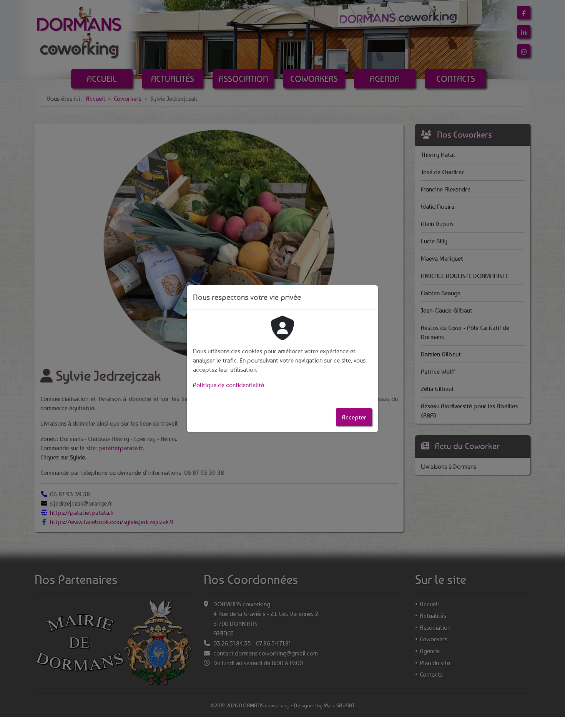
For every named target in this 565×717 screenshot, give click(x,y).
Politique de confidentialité (228, 385)
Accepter (354, 417)
